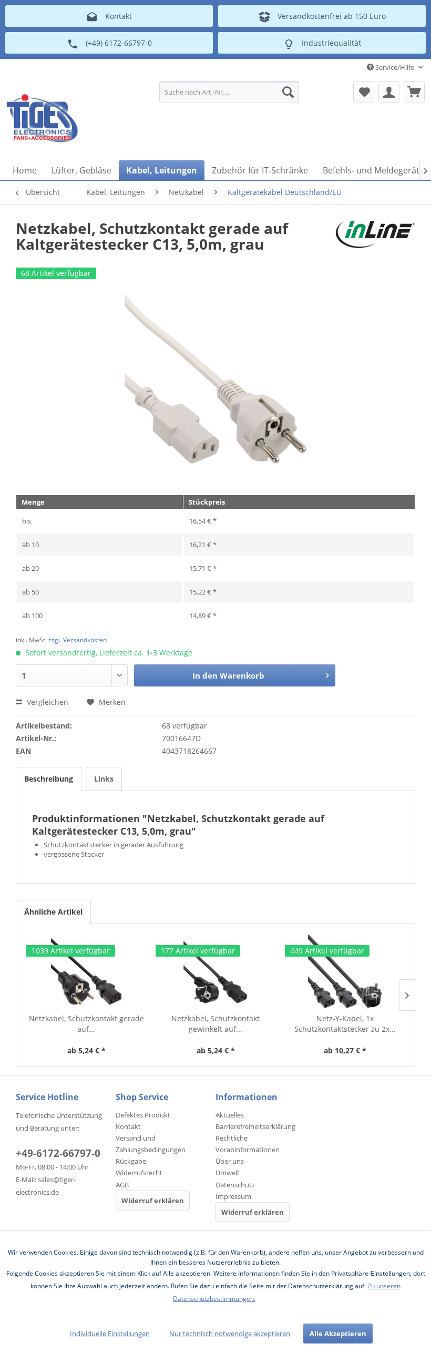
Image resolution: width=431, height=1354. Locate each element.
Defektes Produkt (143, 1115)
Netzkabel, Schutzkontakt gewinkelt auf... (215, 1023)
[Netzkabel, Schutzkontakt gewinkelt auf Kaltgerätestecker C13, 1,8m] (215, 971)
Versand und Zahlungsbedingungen (151, 1143)
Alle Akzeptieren (338, 1333)
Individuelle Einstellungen (110, 1333)
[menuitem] (229, 91)
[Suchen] (288, 91)
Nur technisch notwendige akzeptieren (229, 1333)
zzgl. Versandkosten (77, 639)
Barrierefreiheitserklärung (255, 1126)
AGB (122, 1184)
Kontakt (128, 1126)
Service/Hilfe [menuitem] (395, 67)
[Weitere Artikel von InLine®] (375, 238)
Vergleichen (46, 702)
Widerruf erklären (152, 1200)
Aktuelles (230, 1115)
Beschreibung (48, 779)
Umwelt (228, 1172)
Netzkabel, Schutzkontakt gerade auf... (86, 1023)
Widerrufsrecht (139, 1172)
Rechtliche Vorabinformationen (248, 1143)
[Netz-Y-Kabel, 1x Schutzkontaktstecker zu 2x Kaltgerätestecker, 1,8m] (344, 971)
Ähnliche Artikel (53, 912)
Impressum (233, 1196)
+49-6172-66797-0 (58, 1153)
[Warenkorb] (414, 91)
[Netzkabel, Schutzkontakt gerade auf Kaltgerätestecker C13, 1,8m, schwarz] (86, 971)
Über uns (230, 1161)
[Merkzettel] (363, 91)
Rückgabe (131, 1161)
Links (104, 779)
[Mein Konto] (388, 91)
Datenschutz (235, 1184)
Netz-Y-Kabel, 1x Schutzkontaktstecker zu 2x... (345, 1023)
